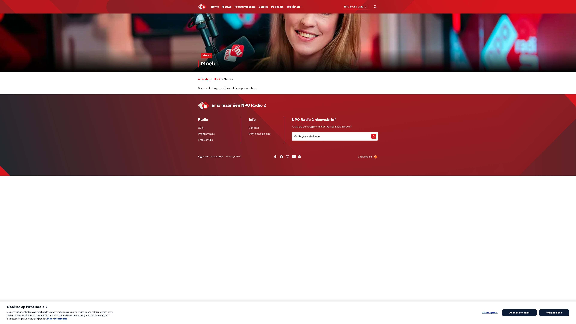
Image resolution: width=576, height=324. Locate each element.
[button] (375, 7)
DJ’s (200, 128)
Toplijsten (293, 7)
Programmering (245, 7)
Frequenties (205, 140)
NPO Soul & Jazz (353, 7)
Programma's (206, 134)
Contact (254, 128)
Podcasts (277, 7)
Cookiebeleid (365, 157)
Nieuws (226, 7)
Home (215, 7)
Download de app (260, 134)
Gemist (263, 7)
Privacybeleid (233, 156)
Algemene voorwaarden (211, 156)
